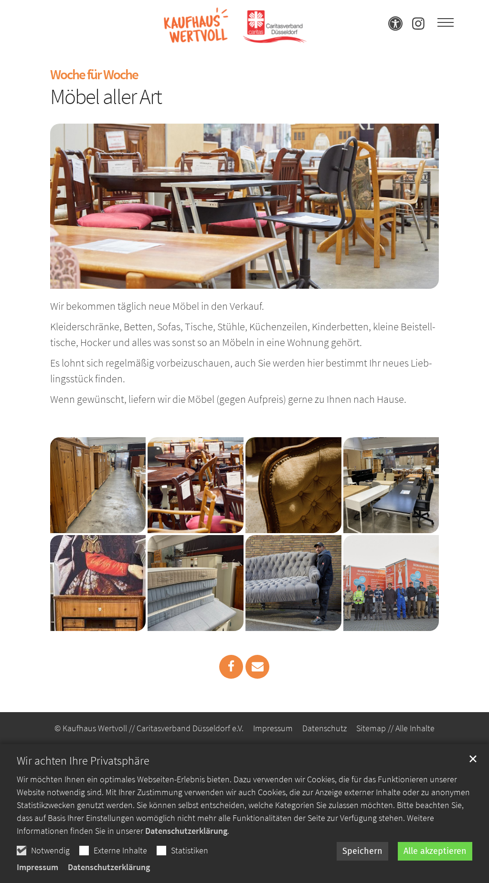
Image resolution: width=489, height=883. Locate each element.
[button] (231, 667)
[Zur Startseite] (235, 23)
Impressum (37, 867)
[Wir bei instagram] (418, 26)
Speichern (362, 851)
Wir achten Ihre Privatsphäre (83, 761)
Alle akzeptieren (435, 851)
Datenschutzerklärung (186, 830)
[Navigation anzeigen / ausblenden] (445, 23)
